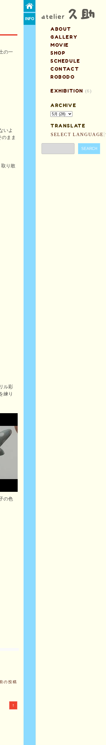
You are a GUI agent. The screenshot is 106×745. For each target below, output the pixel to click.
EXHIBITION (66, 91)
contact (64, 69)
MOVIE (59, 45)
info (29, 19)
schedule (65, 61)
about (60, 29)
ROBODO (62, 77)
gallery (63, 37)
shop (57, 53)
